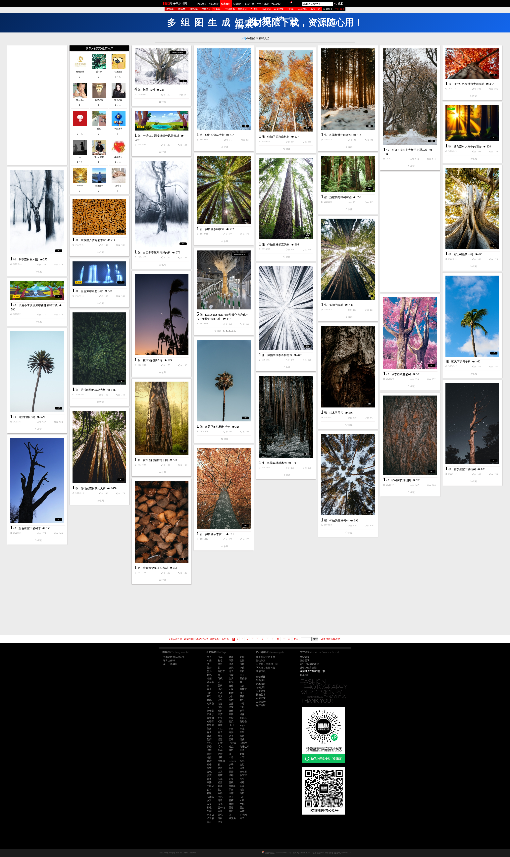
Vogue (243, 725)
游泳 (220, 739)
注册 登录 (339, 9)
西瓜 (231, 721)
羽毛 (220, 814)
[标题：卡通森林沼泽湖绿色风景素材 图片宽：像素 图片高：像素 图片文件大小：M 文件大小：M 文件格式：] (161, 121)
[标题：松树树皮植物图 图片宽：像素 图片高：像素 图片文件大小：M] (410, 435)
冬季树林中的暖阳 (340, 135)
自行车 (221, 671)
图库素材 (225, 3)
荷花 (209, 811)
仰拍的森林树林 (339, 520)
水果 (209, 660)
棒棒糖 (221, 761)
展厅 (231, 807)
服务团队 (304, 660)
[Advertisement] (37, 105)
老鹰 (220, 775)
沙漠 (209, 775)
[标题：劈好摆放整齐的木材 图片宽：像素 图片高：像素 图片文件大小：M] (161, 522)
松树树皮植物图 (401, 480)
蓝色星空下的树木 (30, 528)
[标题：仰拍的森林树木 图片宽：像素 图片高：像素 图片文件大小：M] (224, 190)
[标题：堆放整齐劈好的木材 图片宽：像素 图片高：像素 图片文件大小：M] (99, 217)
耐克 (231, 746)
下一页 (286, 639)
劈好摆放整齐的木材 (155, 567)
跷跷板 (232, 786)
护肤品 (210, 786)
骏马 (209, 789)
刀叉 (220, 771)
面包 (242, 700)
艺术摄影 (230, 9)
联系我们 (304, 674)
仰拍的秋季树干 (215, 534)
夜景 (242, 732)
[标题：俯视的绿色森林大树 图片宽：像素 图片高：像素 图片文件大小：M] (99, 348)
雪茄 (209, 822)
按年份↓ (206, 9)
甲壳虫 (232, 818)
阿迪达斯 (244, 746)
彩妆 (220, 660)
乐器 (220, 793)
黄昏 (209, 768)
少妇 (231, 696)
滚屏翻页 (328, 9)
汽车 (220, 657)
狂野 (209, 696)
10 (278, 639)
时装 (231, 657)
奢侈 (231, 710)
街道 (220, 703)
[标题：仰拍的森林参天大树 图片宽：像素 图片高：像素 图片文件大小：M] (99, 447)
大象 (242, 685)
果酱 (209, 782)
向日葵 (210, 703)
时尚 (220, 710)
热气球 (243, 775)
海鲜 (231, 804)
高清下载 (315, 9)
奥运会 (243, 721)
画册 (231, 714)
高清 (231, 692)
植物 (242, 664)
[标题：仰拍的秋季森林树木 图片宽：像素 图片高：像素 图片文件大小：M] (286, 308)
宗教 (242, 696)
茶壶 (242, 786)
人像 (231, 689)
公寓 (209, 735)
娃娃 (209, 753)
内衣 (242, 674)
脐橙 (209, 746)
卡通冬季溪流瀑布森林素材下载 (38, 305)
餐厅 (209, 761)
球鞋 (209, 750)
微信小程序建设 (308, 667)
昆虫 (220, 664)
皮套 (209, 800)
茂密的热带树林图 (340, 197)
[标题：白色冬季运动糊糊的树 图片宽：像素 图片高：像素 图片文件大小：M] (161, 204)
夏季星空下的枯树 (465, 469)
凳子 (242, 710)
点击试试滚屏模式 (330, 639)
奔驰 (242, 728)
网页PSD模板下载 (265, 667)
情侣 (242, 739)
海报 (209, 757)
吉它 (242, 796)
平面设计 (218, 9)
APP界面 (260, 691)
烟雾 (231, 793)
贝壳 (220, 804)
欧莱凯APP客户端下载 (312, 671)
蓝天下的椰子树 (461, 361)
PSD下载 (249, 3)
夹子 (242, 818)
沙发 (231, 674)
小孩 (242, 667)
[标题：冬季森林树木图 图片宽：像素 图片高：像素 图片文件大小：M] (37, 212)
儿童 (220, 743)
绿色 (231, 664)
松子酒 (210, 818)
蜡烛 (220, 768)
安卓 (220, 778)
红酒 (220, 714)
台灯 (242, 764)
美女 (209, 667)
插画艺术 (266, 9)
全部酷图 (261, 676)
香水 (209, 732)
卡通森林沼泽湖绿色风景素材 (161, 135)
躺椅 (220, 753)
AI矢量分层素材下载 (267, 664)
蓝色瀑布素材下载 (92, 291)
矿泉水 (210, 714)
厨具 (231, 768)
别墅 (231, 718)
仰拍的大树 (336, 304)
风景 (231, 660)
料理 (209, 807)
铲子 (231, 764)
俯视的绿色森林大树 (93, 389)
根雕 (231, 775)
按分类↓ (170, 9)
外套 (220, 786)
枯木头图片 (336, 412)
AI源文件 (238, 3)
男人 (220, 696)
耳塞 (242, 750)
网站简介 (304, 657)
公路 (231, 703)
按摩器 (210, 796)
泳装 (242, 768)
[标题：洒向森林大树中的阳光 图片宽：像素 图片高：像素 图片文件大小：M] (472, 123)
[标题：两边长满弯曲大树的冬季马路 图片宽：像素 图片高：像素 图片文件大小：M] (410, 96)
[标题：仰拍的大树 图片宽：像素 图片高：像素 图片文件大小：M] (348, 259)
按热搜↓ (194, 9)
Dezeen (232, 761)
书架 (220, 822)
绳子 (231, 796)
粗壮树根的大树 (463, 254)
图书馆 (221, 807)
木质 (242, 800)
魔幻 (231, 811)
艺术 (220, 692)
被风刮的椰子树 (152, 360)
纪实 (220, 718)
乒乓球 (243, 814)
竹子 (220, 732)
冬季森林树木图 (28, 259)
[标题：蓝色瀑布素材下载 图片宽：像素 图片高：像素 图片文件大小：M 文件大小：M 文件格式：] (99, 273)
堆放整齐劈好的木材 (93, 240)
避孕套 (210, 682)
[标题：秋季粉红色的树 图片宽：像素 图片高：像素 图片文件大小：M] (410, 333)
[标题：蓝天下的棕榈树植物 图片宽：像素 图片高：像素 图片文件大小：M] (224, 380)
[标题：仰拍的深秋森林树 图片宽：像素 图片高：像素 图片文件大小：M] (286, 91)
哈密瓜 (210, 721)
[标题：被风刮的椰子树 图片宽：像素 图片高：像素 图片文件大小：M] (161, 314)
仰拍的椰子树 (27, 417)
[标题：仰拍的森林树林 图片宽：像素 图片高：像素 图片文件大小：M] (348, 474)
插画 (209, 692)
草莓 (220, 750)
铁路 (242, 735)
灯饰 (220, 800)
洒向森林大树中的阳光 (468, 146)
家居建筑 (278, 9)
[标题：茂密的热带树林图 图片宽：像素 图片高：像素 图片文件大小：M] (348, 174)
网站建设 (275, 3)
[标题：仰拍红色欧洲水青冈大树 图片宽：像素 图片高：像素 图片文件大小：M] (472, 63)
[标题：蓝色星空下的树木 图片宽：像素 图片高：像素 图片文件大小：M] (37, 480)
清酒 (242, 789)
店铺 (242, 811)
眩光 (231, 682)
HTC (220, 728)
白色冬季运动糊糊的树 (157, 252)
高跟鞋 (243, 718)
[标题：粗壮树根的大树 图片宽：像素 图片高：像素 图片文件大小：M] (472, 208)
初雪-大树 (149, 89)
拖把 (220, 796)
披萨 (220, 689)
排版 (220, 757)
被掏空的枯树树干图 (155, 460)
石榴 (231, 800)
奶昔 (220, 782)
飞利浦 (232, 743)
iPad (231, 728)
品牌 (220, 685)
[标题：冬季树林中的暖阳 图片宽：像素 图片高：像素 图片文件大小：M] (348, 89)
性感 (209, 678)
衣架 (209, 804)
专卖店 (210, 814)
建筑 (231, 667)
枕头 (242, 778)
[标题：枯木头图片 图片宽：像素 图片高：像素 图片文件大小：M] (348, 366)
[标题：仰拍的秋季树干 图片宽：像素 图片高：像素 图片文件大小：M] (224, 488)
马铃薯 (210, 725)
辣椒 (220, 818)
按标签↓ (182, 9)
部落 (209, 728)
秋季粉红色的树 (401, 374)
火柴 (231, 757)
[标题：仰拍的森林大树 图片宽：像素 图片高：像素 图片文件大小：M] (224, 89)
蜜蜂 (231, 739)
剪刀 (220, 789)
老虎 (242, 657)
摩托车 (243, 689)
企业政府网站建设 (309, 664)
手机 (242, 707)
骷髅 (231, 771)
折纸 (242, 761)
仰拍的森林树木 (215, 229)
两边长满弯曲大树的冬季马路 (409, 149)
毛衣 (220, 746)
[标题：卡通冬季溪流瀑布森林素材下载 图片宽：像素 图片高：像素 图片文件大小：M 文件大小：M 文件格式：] (37, 290)
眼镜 (231, 750)
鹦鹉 (209, 700)
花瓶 (209, 793)
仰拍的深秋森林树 (278, 136)
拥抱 (209, 743)
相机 (209, 674)
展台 (242, 807)
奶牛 (209, 764)
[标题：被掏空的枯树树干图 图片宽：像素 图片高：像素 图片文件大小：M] (161, 418)
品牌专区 (303, 9)
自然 (231, 685)
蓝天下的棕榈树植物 (217, 426)
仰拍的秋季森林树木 (279, 355)
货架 (220, 735)
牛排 (242, 804)
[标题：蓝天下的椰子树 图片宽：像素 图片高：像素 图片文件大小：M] (472, 316)
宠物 (242, 753)
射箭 (209, 739)
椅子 (231, 671)
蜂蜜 (220, 725)
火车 (242, 757)
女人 (209, 657)
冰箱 (242, 703)
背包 (209, 771)
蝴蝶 (242, 782)
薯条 (209, 778)
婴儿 (209, 671)
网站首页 (202, 3)
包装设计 (242, 9)
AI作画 (254, 9)
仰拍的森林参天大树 (93, 488)
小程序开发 (263, 3)
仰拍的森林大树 (215, 135)
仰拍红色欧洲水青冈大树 (469, 83)
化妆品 (210, 710)
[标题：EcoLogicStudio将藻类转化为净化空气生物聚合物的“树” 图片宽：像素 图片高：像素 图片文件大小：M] (224, 279)
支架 (231, 778)
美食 (209, 689)
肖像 (242, 714)
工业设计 (291, 9)
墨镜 (231, 782)
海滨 (231, 732)
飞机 (220, 678)
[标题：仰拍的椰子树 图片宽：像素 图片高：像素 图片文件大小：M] (37, 371)
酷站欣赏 (214, 3)
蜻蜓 (242, 793)
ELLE (231, 725)
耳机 (242, 671)
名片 (231, 678)
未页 (295, 639)
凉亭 (231, 735)
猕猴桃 (243, 743)
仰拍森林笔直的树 (278, 244)
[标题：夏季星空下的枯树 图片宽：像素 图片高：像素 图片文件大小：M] (472, 423)
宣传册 (243, 678)
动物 (242, 660)
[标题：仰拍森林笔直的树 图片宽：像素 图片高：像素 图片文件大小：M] (286, 198)
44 (288, 3)
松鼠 (220, 721)
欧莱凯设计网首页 (265, 657)
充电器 (243, 771)
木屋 (220, 811)
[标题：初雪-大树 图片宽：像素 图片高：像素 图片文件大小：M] (161, 66)
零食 (231, 789)
